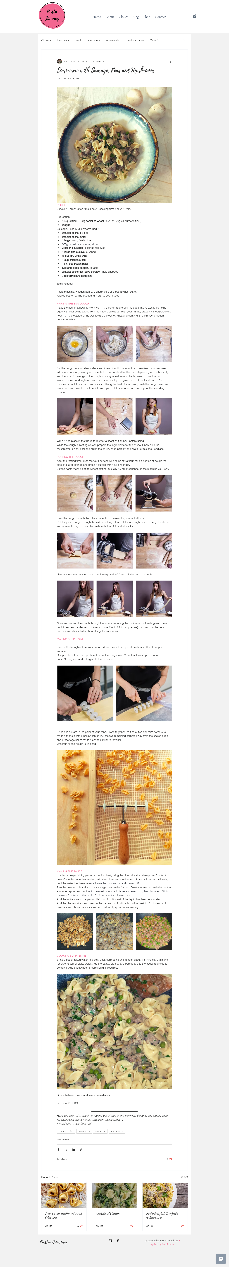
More (153, 39)
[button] (194, 16)
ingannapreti (117, 1131)
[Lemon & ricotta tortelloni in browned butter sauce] (63, 1195)
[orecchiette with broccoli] (114, 1195)
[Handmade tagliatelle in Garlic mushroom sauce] (165, 1195)
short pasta (94, 39)
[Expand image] (75, 931)
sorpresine (100, 1131)
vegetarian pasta (135, 39)
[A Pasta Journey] (110, 1240)
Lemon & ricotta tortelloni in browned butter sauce (63, 1216)
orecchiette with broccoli (108, 1214)
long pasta (63, 39)
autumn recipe (66, 1131)
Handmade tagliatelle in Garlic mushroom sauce (162, 1216)
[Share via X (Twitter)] (65, 1149)
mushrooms (84, 1131)
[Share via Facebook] (58, 1149)
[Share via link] (81, 1149)
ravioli (78, 39)
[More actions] (170, 61)
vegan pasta (112, 39)
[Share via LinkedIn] (73, 1149)
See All (184, 1176)
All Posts (46, 39)
